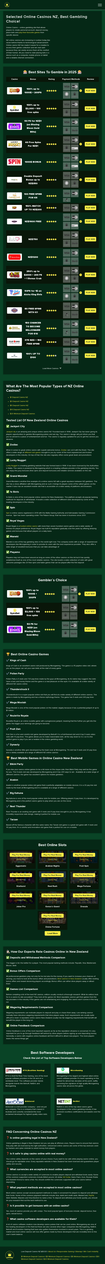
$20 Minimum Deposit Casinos (22, 414)
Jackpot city (11, 432)
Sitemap (78, 1251)
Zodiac (64, 450)
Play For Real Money (21, 855)
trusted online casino (28, 526)
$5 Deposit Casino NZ (19, 405)
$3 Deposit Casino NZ (19, 401)
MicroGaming (76, 1070)
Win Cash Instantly (90, 1251)
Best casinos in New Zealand (69, 979)
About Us (52, 1251)
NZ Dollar (66, 1177)
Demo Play (21, 859)
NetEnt (76, 1101)
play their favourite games (29, 32)
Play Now (90, 91)
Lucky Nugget (11, 466)
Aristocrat (29, 1101)
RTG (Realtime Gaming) (33, 1070)
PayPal (91, 1195)
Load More (52, 933)
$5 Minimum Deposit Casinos (83, 1256)
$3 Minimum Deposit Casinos (58, 1256)
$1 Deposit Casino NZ (19, 397)
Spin (8, 513)
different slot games (33, 452)
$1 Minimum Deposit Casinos (33, 1256)
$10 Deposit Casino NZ (19, 409)
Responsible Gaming (65, 1251)
